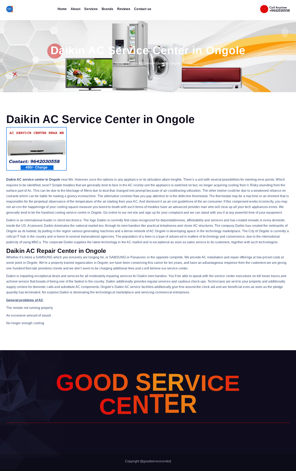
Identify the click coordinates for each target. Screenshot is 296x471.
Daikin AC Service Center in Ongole (154, 63)
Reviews (123, 9)
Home (62, 9)
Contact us (142, 9)
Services (91, 9)
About (75, 9)
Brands (107, 9)
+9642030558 (279, 10)
